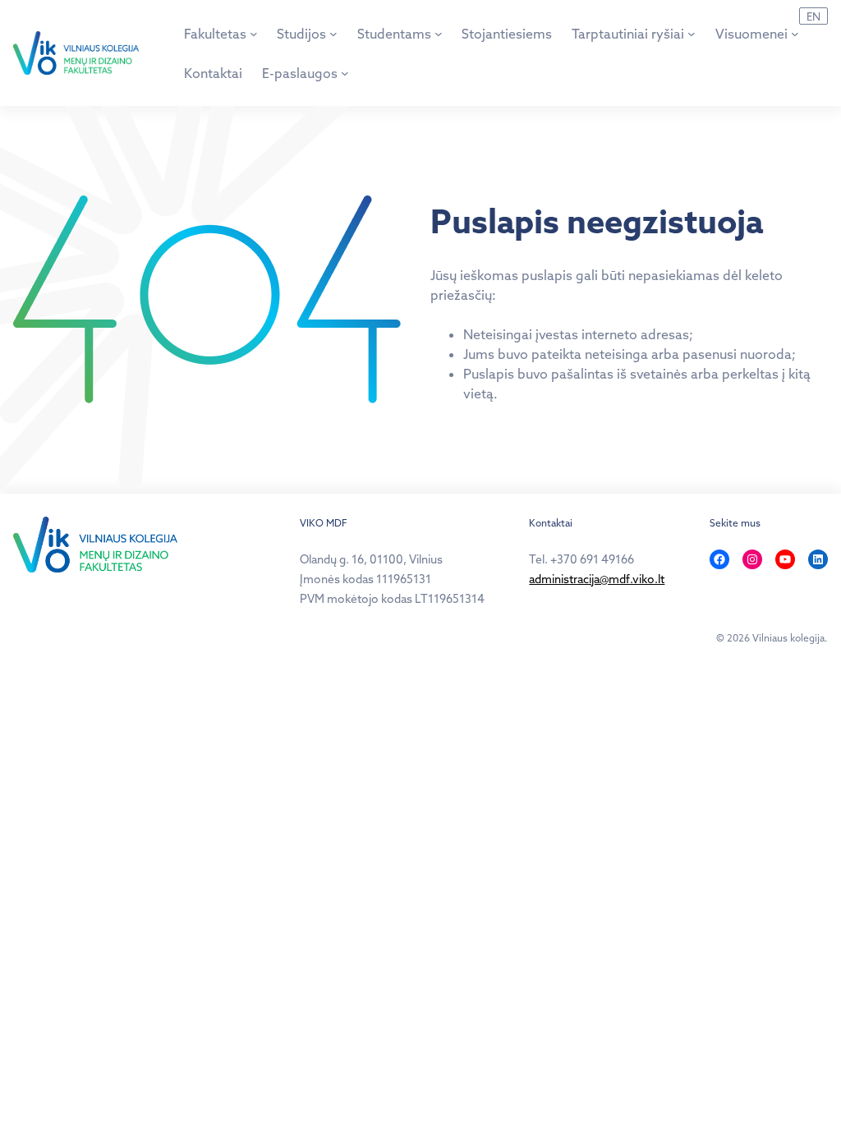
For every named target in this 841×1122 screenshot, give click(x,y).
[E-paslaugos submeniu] (345, 73)
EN (813, 16)
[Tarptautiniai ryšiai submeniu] (691, 34)
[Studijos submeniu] (333, 34)
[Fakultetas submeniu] (254, 34)
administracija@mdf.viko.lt (596, 579)
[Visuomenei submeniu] (795, 34)
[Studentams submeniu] (438, 34)
